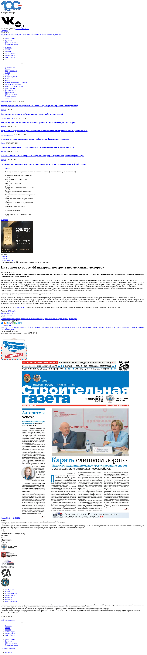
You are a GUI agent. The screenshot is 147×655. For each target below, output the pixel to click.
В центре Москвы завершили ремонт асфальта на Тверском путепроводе (35, 139)
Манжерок (73, 319)
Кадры (7, 80)
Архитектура (10, 67)
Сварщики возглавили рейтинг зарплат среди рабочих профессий (32, 114)
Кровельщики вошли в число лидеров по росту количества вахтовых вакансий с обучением (44, 164)
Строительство (10, 96)
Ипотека (8, 78)
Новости (8, 626)
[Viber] (11, 323)
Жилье (7, 73)
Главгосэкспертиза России (10, 319)
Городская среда (11, 71)
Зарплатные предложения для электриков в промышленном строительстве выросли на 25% (44, 131)
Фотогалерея (10, 632)
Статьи (7, 628)
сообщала (20, 307)
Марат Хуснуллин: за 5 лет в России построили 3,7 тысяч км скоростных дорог (38, 122)
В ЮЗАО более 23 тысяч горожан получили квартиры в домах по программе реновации (42, 155)
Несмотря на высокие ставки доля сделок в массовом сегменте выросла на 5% (37, 147)
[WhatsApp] (14, 323)
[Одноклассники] (5, 323)
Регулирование (10, 90)
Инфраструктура (11, 76)
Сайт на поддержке (8, 620)
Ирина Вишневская (8, 329)
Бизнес (7, 69)
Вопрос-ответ (6, 325)
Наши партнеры (11, 601)
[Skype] (17, 323)
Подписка (8, 599)
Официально (10, 88)
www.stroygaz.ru (60, 605)
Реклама (8, 591)
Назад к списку (6, 315)
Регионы (8, 40)
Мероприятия (10, 595)
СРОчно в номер (11, 42)
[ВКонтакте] (2, 323)
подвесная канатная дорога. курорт (55, 319)
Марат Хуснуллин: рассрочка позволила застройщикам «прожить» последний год (31, 34)
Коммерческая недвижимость (16, 82)
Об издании (9, 590)
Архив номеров (11, 593)
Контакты (8, 597)
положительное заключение (31, 319)
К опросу (4, 220)
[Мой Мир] (8, 323)
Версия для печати (8, 313)
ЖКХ (7, 75)
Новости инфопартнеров (14, 86)
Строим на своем (11, 44)
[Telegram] (20, 323)
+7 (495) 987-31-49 (22, 29)
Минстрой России (12, 38)
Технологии (9, 98)
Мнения (8, 630)
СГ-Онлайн (12, 311)
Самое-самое (10, 92)
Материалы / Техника (13, 84)
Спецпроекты (10, 635)
